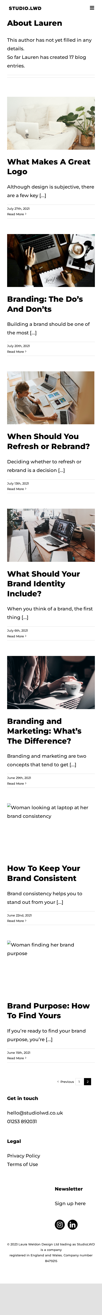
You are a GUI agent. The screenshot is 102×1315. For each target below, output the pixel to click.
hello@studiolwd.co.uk (35, 1113)
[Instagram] (60, 1225)
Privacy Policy (23, 1156)
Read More (15, 214)
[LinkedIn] (73, 1225)
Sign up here (70, 1203)
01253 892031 (22, 1121)
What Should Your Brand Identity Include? (43, 583)
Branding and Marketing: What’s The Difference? (44, 731)
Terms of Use (22, 1164)
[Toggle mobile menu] (92, 7)
